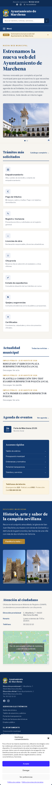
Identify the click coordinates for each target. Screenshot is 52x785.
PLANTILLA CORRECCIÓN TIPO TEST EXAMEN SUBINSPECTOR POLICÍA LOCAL (25, 380)
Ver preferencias (26, 777)
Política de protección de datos (32, 782)
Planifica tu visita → (13, 541)
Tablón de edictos (26, 451)
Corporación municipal (12, 731)
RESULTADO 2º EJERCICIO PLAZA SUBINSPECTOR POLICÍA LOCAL (21, 365)
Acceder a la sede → (15, 81)
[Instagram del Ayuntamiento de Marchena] (21, 4)
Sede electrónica (10, 710)
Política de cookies (13, 782)
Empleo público (9, 722)
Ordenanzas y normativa (26, 462)
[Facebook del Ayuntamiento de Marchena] (17, 4)
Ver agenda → (43, 418)
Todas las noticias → (40, 348)
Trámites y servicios (26, 472)
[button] (48, 738)
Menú (9, 29)
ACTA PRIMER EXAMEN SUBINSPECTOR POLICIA (25, 395)
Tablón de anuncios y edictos (14, 713)
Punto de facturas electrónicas (15, 719)
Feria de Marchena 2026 (25, 428)
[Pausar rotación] (48, 140)
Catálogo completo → (39, 153)
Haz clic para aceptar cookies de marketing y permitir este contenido (26, 647)
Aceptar (26, 764)
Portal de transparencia (26, 467)
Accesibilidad (30, 4)
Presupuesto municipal (26, 456)
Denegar (26, 770)
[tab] (25, 140)
